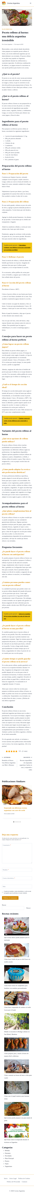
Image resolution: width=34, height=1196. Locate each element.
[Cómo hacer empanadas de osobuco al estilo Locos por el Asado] (16, 998)
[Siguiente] (29, 803)
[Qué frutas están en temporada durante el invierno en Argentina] (16, 1131)
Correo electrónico (9, 878)
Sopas (6, 1163)
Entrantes (8, 1153)
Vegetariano (8, 1166)
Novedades (8, 1156)
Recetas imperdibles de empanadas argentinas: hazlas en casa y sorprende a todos (26, 764)
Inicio (6, 1178)
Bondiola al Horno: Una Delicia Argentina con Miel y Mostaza (8, 761)
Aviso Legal (13, 1178)
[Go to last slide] (4, 803)
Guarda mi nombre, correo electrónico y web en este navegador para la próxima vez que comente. (17, 892)
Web (4, 886)
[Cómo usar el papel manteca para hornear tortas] (16, 1087)
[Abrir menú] (30, 3)
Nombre (6, 870)
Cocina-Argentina (8, 44)
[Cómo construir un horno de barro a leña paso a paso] (16, 1066)
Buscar (4, 905)
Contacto (24, 1182)
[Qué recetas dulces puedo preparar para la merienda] (16, 926)
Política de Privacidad (13, 1182)
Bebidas (7, 1150)
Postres (7, 1161)
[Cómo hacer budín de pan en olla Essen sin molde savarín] (16, 950)
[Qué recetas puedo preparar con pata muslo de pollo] (16, 1109)
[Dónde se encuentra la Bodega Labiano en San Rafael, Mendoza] (16, 1021)
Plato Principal (7, 29)
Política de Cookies (24, 1178)
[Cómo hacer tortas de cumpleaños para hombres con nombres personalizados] (16, 974)
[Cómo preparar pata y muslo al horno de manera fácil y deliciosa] (16, 1044)
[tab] (13, 821)
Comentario (7, 845)
